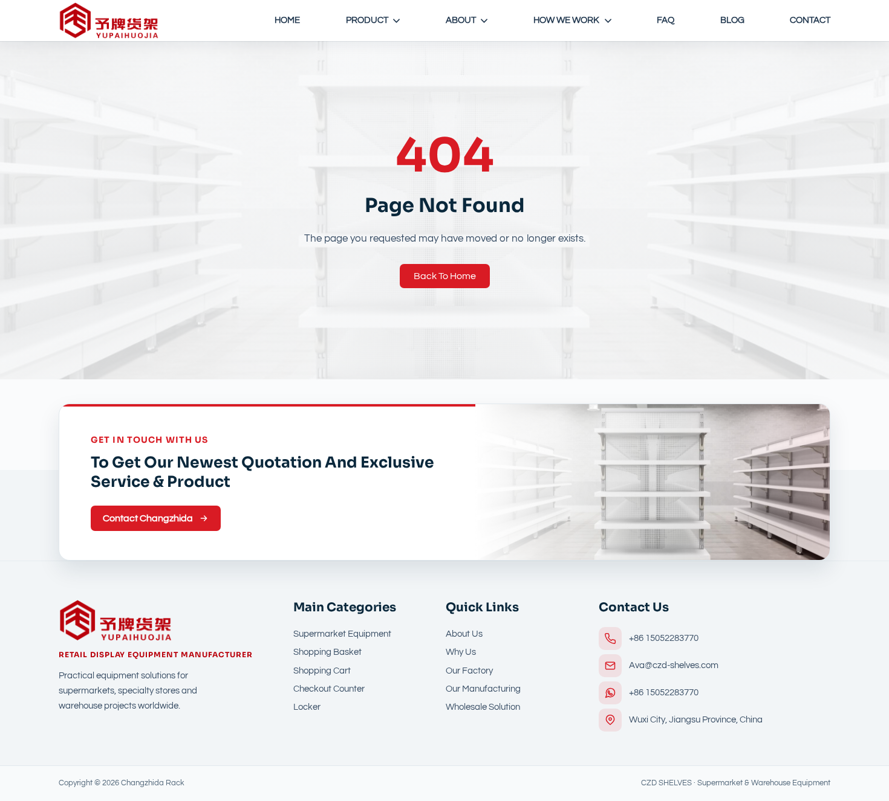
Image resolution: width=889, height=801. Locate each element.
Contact (810, 20)
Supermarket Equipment (342, 634)
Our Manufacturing (483, 688)
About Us (464, 634)
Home (287, 20)
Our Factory (469, 670)
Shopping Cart (322, 670)
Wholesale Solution (483, 707)
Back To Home (445, 276)
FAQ (665, 20)
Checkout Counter (329, 688)
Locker (307, 707)
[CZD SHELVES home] (109, 20)
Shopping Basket (327, 652)
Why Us (461, 652)
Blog (732, 20)
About (461, 20)
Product (367, 20)
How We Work (566, 20)
